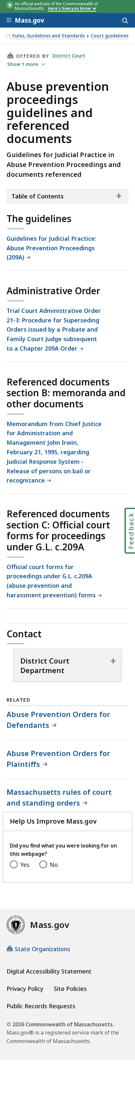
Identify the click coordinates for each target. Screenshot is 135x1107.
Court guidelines (109, 36)
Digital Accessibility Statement (49, 971)
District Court (68, 55)
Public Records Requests (41, 1006)
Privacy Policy (25, 989)
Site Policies (70, 989)
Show (22, 64)
